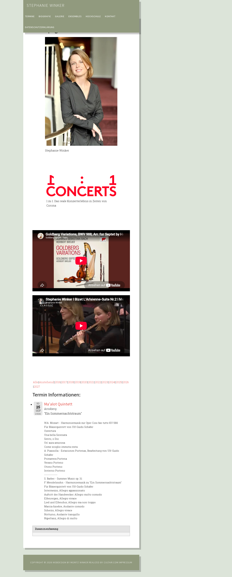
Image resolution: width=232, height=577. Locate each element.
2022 (98, 382)
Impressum (125, 562)
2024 (112, 382)
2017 (64, 382)
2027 (37, 386)
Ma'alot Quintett (58, 404)
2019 (77, 382)
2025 (119, 382)
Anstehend (46, 382)
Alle (35, 382)
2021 (91, 382)
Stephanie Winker (46, 5)
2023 (105, 382)
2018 (71, 382)
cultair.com (110, 562)
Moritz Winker (79, 562)
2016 (57, 382)
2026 (126, 382)
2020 (84, 382)
